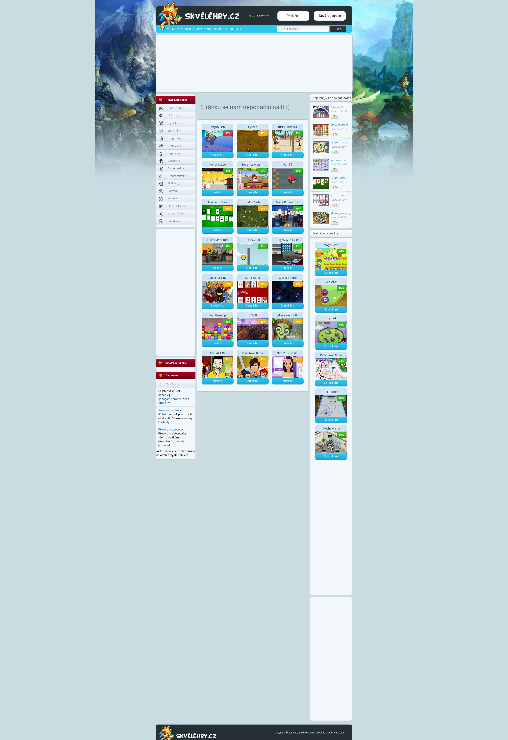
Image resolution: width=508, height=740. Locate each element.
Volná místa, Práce (170, 410)
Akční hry (173, 115)
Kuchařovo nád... (340, 160)
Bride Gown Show (331, 355)
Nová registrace (330, 16)
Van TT (287, 164)
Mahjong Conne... (340, 124)
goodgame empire (170, 399)
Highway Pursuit (288, 240)
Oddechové (174, 160)
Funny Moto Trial (217, 240)
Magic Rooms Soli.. (287, 202)
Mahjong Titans (339, 142)
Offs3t (253, 315)
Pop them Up (218, 315)
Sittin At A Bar (218, 353)
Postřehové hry (176, 168)
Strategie (173, 198)
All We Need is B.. (287, 315)
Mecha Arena (331, 428)
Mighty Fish (218, 127)
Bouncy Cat (253, 240)
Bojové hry (173, 123)
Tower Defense (176, 213)
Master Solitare (217, 202)
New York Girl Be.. (288, 353)
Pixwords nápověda (170, 429)
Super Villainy (217, 277)
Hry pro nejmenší (177, 175)
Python (252, 127)
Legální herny (175, 108)
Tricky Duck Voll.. (288, 127)
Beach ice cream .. (252, 164)
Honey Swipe (218, 164)
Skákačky (173, 183)
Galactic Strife (288, 277)
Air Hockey (331, 391)
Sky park (331, 318)
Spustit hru (217, 154)
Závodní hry (174, 221)
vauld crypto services (175, 455)
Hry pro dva (174, 145)
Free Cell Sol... (338, 195)
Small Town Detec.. (253, 353)
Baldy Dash (253, 202)
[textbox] (303, 29)
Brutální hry (174, 130)
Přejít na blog (172, 383)
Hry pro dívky (175, 138)
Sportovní (173, 190)
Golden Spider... (339, 177)
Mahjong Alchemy (340, 213)
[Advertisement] (106, 182)
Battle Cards (253, 277)
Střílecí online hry (177, 206)
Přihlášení (293, 16)
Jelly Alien (331, 281)
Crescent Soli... (339, 107)
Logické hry (174, 153)
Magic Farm (331, 245)
